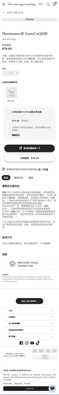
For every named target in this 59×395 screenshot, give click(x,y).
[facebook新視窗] (21, 343)
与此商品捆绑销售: (10, 82)
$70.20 (15, 121)
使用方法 (18, 177)
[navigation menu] (3, 4)
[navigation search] (48, 4)
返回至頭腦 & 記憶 (15, 12)
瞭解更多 (16, 135)
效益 (6, 177)
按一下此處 (43, 169)
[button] (29, 300)
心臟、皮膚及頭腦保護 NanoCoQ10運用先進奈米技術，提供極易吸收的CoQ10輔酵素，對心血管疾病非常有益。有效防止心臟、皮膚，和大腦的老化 (28, 58)
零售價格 (6, 45)
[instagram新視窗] (27, 343)
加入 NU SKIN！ (30, 301)
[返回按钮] (4, 12)
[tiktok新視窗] (38, 343)
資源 (31, 177)
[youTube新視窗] (32, 343)
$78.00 (7, 48)
